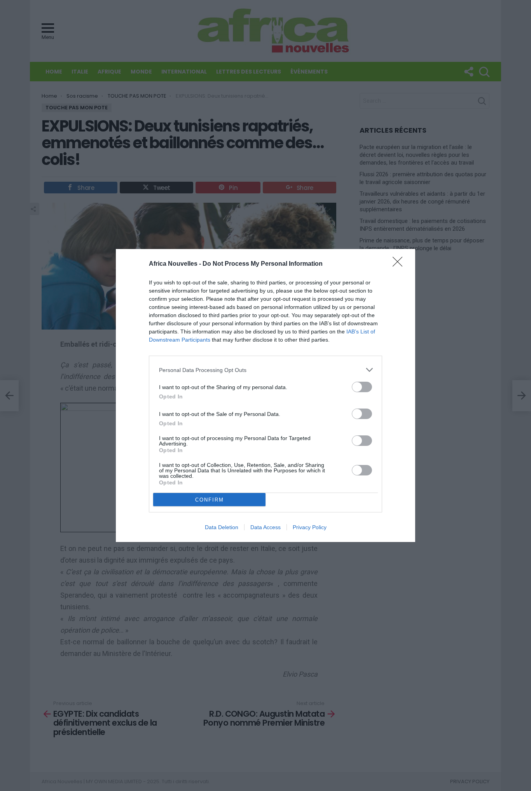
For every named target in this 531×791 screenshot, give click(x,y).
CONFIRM (209, 500)
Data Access (265, 527)
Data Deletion (221, 527)
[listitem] (265, 370)
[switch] (362, 387)
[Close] (400, 264)
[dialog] (265, 395)
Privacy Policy (310, 527)
